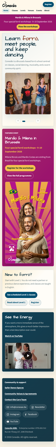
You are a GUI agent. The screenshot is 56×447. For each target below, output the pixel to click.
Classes (15, 10)
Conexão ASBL (11, 428)
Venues (31, 10)
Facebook (32, 414)
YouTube (14, 421)
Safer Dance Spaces (14, 387)
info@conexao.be (18, 407)
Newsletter (40, 407)
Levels (22, 10)
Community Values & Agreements (21, 393)
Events (39, 10)
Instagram (14, 414)
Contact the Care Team (16, 399)
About (46, 10)
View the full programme (19, 175)
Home (5, 10)
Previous (18, 120)
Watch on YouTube (14, 336)
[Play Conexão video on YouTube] (28, 356)
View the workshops (28, 26)
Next (38, 120)
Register (48, 4)
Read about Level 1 (16, 302)
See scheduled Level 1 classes (21, 294)
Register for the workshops (20, 168)
